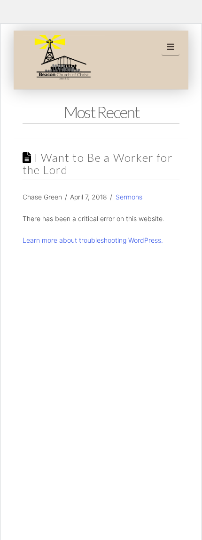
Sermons (129, 197)
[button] (171, 47)
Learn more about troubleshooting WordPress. (93, 240)
